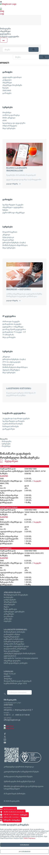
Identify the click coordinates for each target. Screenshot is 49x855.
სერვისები (6, 443)
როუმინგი (7, 112)
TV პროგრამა (8, 334)
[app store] (9, 726)
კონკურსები (9, 614)
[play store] (9, 728)
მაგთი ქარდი (8, 240)
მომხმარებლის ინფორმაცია (15, 245)
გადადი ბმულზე (12, 184)
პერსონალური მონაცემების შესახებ (19, 781)
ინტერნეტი (5, 31)
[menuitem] (20, 28)
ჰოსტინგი (8, 678)
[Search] (34, 49)
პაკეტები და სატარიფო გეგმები (16, 418)
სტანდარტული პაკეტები (13, 204)
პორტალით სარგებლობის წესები (18, 776)
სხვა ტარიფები (9, 337)
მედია (6, 607)
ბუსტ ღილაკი (8, 237)
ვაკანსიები (8, 616)
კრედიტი (6, 234)
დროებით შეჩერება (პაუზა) (14, 242)
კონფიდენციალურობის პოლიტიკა (19, 766)
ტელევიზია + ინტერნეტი (13, 326)
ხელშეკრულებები (11, 636)
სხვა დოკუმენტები (11, 651)
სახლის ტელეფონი (9, 36)
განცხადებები (10, 599)
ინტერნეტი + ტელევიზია (13, 207)
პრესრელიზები (10, 602)
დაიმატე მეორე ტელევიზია (14, 329)
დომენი (7, 676)
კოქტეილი (7, 80)
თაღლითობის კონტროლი (15, 648)
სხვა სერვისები (9, 128)
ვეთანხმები (24, 845)
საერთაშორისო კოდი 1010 (15, 683)
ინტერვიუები (9, 604)
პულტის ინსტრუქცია (11, 370)
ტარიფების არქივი (12, 634)
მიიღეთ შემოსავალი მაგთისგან (17, 681)
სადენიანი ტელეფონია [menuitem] (14, 413)
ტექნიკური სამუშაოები (13, 639)
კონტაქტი (8, 618)
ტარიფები (7, 93)
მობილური (5, 28)
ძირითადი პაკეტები (11, 321)
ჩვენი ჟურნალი (10, 609)
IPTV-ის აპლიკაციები (12, 362)
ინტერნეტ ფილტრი (12, 660)
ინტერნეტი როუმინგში (12, 85)
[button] (5, 733)
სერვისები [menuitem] (8, 107)
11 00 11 (7, 715)
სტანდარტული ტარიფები (14, 421)
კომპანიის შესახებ (12, 592)
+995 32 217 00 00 (22, 715)
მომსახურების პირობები (14, 632)
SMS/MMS (7, 90)
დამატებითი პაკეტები (12, 324)
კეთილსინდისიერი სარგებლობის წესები (21, 771)
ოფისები (7, 621)
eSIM (5, 120)
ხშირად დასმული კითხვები (16, 663)
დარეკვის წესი (9, 429)
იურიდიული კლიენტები (14, 611)
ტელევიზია (5, 33)
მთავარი (4, 439)
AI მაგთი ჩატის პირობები (14, 793)
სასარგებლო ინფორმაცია (15, 629)
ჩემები (5, 210)
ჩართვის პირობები (11, 426)
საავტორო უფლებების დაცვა (16, 646)
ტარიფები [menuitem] (7, 72)
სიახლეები (8, 597)
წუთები (6, 88)
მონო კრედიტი (9, 117)
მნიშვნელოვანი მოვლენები (16, 595)
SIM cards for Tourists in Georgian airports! (21, 658)
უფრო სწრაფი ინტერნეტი (14, 212)
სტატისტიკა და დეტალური (14, 123)
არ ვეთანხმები (24, 851)
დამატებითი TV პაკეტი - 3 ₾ (14, 332)
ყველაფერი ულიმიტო (12, 77)
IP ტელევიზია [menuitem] (9, 316)
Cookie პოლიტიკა (29, 838)
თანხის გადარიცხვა (11, 115)
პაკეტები (37, 481)
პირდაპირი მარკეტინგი (14, 644)
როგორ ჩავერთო (10, 232)
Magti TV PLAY (10, 674)
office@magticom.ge (12, 720)
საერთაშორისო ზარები (13, 423)
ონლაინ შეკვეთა (10, 125)
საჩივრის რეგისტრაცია (14, 641)
